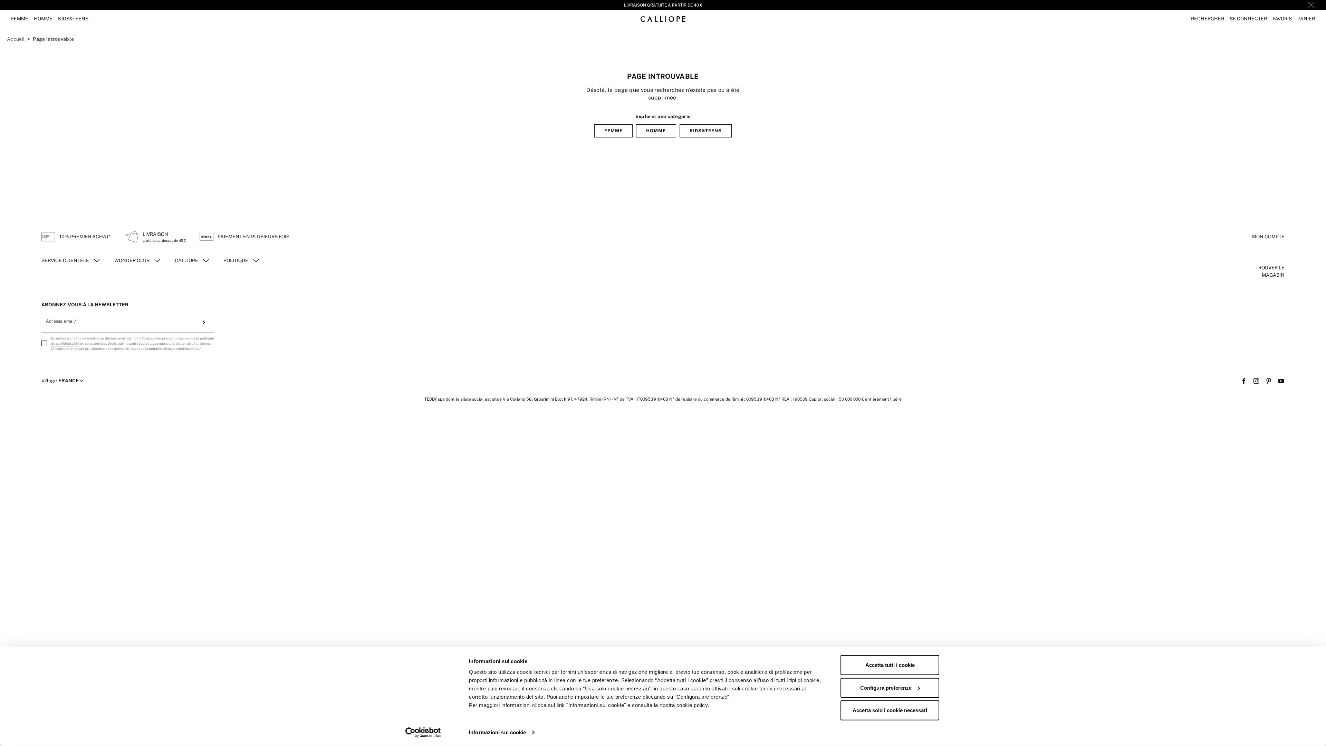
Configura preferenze (886, 687)
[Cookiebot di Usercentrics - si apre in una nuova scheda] (423, 732)
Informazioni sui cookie (497, 732)
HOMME (656, 130)
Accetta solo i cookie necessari (890, 710)
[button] (1207, 18)
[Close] (1311, 5)
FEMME (613, 130)
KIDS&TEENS (706, 130)
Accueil (16, 39)
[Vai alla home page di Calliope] (663, 18)
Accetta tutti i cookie (890, 665)
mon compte (1268, 236)
